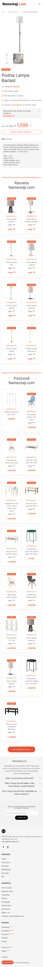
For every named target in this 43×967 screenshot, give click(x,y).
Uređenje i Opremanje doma (13, 916)
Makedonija (6, 869)
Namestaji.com (13, 12)
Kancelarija (6, 909)
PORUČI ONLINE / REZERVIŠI (20, 132)
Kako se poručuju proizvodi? (20, 778)
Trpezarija (5, 895)
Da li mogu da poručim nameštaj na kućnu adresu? (19, 792)
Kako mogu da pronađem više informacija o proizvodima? (20, 784)
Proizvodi (5, 947)
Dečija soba (6, 905)
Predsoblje (6, 902)
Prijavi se (21, 818)
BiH (3, 877)
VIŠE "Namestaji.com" (20, 749)
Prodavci (5, 934)
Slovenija (5, 873)
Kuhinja (4, 898)
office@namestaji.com (10, 841)
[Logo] (14, 4)
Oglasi (4, 951)
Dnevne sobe (7, 888)
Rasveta (16, 86)
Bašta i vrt (6, 912)
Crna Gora (6, 862)
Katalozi (5, 938)
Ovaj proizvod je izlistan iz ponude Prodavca (17, 112)
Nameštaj (5, 927)
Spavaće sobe (7, 891)
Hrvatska (5, 866)
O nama (5, 957)
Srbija (4, 859)
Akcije (4, 941)
